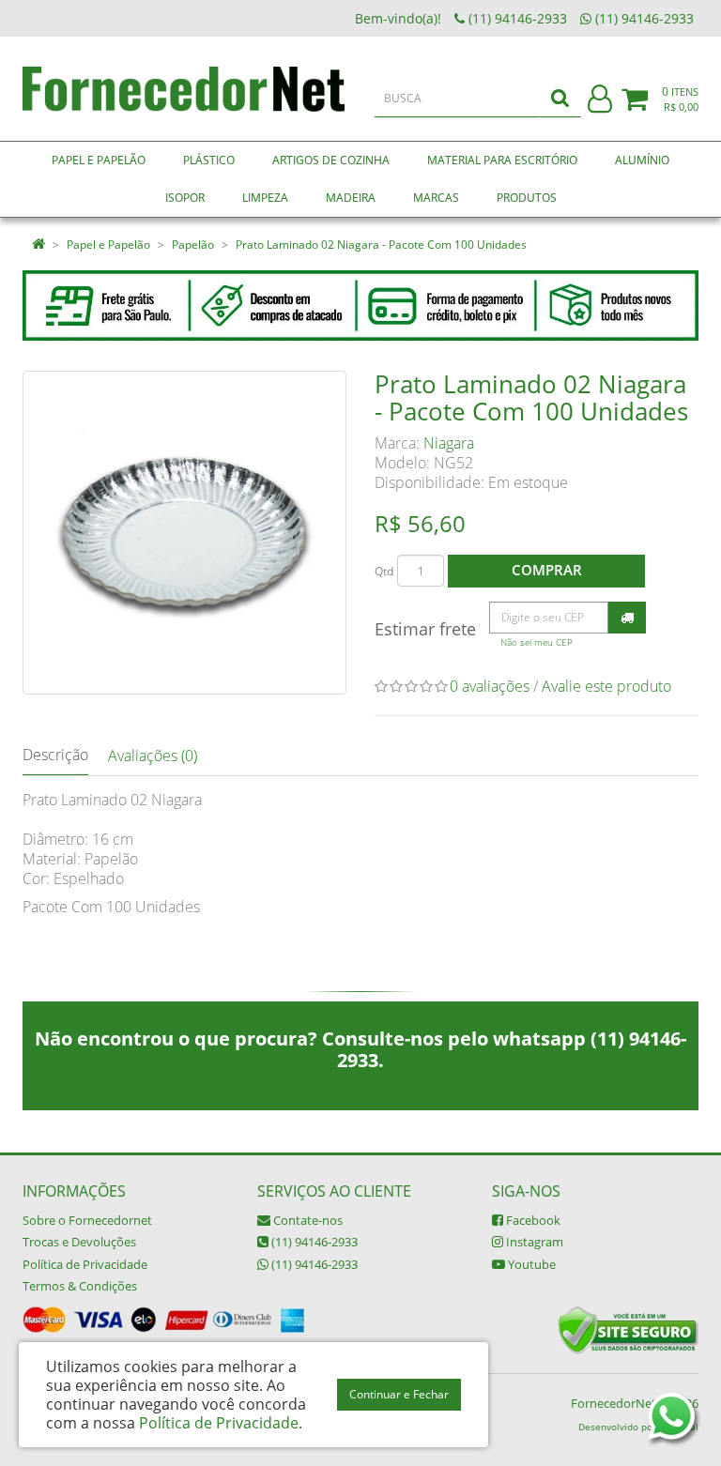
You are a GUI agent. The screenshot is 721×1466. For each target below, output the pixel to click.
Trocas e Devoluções (79, 1241)
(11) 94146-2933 (313, 1241)
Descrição (55, 754)
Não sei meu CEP (536, 642)
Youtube (530, 1264)
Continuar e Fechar (399, 1394)
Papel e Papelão (108, 244)
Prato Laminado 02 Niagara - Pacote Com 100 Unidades (381, 244)
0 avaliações (489, 686)
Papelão (193, 244)
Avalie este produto (606, 686)
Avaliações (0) (152, 755)
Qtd (384, 571)
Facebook (531, 1220)
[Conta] (600, 99)
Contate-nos (306, 1220)
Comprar (547, 569)
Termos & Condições (80, 1285)
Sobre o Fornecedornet (87, 1220)
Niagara (448, 443)
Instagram (533, 1241)
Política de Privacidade (85, 1264)
